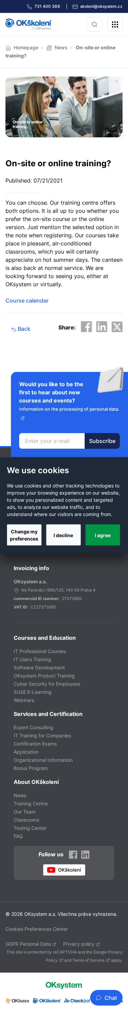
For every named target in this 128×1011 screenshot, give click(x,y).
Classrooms (26, 820)
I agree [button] (103, 535)
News (61, 47)
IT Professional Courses (40, 651)
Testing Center (30, 828)
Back (23, 328)
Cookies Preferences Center (36, 929)
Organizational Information (43, 760)
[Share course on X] (117, 326)
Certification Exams (35, 744)
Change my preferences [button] (24, 535)
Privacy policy (79, 944)
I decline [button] (63, 535)
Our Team (24, 812)
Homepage (26, 47)
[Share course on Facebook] (86, 326)
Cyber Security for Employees (47, 684)
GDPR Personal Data (28, 944)
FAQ (18, 836)
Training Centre (31, 803)
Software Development (39, 667)
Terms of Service (88, 960)
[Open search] (94, 24)
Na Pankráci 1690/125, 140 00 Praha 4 (58, 590)
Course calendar (26, 300)
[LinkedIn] (85, 854)
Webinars (24, 700)
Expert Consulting (33, 727)
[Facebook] (73, 854)
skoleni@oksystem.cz (101, 6)
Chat (110, 997)
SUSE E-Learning (33, 692)
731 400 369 (47, 6)
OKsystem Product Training (44, 676)
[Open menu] (115, 24)
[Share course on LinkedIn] (101, 326)
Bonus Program (31, 768)
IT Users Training (32, 659)
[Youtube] (64, 870)
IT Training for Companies (42, 735)
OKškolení (28, 24)
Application (26, 752)
